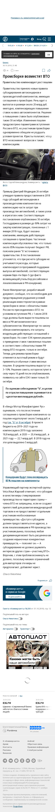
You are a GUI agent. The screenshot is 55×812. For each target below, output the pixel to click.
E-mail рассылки (35, 750)
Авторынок (8, 628)
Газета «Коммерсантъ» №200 (17, 608)
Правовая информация (38, 747)
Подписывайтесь (15, 596)
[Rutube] (28, 761)
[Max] (33, 761)
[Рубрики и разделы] (49, 39)
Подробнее (18, 806)
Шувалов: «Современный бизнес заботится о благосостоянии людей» (17, 709)
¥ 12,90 (28, 45)
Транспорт (25, 628)
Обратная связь (35, 744)
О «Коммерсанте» (11, 741)
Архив (5, 744)
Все (21, 696)
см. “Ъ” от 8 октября (19, 422)
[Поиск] (44, 39)
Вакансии (7, 753)
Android (31, 741)
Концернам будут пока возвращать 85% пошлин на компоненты (27, 478)
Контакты (7, 747)
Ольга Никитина (10, 618)
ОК (48, 54)
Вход (39, 39)
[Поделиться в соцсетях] (49, 70)
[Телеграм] (5, 761)
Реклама (7, 750)
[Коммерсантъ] (5, 39)
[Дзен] (16, 761)
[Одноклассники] (22, 761)
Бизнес (5, 62)
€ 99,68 (19, 45)
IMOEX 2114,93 (40, 45)
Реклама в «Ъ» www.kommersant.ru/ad (27, 17)
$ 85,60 (11, 45)
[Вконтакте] (11, 761)
